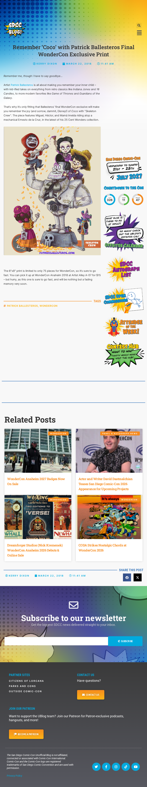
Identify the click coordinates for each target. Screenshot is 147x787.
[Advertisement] (73, 10)
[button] (139, 25)
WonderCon (49, 305)
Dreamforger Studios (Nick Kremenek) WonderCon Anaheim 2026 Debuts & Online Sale (35, 550)
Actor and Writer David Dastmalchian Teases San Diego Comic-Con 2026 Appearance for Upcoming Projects (106, 484)
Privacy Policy (14, 775)
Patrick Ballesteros (22, 85)
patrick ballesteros (22, 305)
